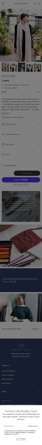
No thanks (21, 439)
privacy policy (21, 432)
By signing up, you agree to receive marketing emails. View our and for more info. (20, 432)
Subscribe (32, 426)
